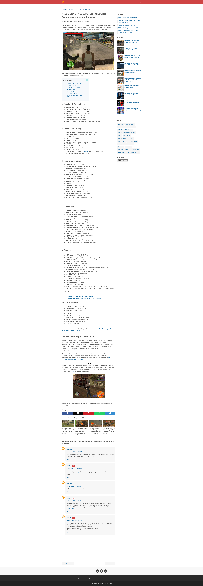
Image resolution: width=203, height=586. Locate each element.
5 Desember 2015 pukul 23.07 (74, 486)
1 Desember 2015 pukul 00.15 (74, 451)
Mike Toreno (91, 350)
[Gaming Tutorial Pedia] (63, 2)
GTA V (119, 135)
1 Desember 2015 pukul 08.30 (74, 468)
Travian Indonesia (135, 152)
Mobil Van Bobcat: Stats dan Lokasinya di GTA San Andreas (81, 294)
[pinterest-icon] (105, 571)
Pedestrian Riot (74, 350)
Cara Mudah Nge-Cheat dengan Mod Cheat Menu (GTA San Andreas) (83, 298)
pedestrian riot (80, 472)
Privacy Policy (86, 578)
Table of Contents (68, 80)
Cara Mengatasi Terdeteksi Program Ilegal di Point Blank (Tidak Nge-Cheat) (131, 102)
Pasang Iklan (120, 578)
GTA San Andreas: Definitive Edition (127, 132)
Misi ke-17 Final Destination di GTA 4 (128, 25)
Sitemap (132, 578)
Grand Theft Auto (86, 2)
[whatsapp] (99, 413)
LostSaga (120, 144)
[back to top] (199, 582)
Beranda (71, 578)
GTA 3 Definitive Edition (124, 127)
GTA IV (120, 130)
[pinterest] (88, 413)
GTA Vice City (126, 135)
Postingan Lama (110, 563)
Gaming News (121, 141)
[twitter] (78, 413)
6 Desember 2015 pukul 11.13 (74, 520)
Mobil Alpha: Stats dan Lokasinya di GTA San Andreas (79, 296)
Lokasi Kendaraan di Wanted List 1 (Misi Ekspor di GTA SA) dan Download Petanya (132, 80)
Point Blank (128, 146)
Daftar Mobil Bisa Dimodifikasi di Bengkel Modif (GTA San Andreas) (132, 72)
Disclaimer (93, 578)
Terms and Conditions (102, 578)
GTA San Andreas (128, 130)
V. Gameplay (70, 91)
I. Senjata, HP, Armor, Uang (74, 83)
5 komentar (86, 21)
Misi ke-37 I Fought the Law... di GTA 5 (129, 28)
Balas (68, 459)
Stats (72, 371)
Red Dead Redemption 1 (124, 149)
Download (120, 124)
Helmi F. (69, 465)
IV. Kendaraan (71, 89)
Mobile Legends (129, 144)
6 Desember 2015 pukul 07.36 (74, 500)
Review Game (99, 2)
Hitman (85, 151)
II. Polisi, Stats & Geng (73, 85)
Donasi (127, 578)
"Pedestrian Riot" (71, 508)
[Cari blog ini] (140, 2)
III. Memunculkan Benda (73, 87)
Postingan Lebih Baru (68, 563)
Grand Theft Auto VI (132, 141)
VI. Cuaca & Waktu (72, 93)
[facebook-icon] (97, 571)
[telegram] (110, 413)
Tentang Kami (112, 578)
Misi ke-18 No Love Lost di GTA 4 (127, 17)
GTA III (133, 127)
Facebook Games (129, 124)
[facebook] (67, 413)
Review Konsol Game (123, 152)
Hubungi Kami (78, 578)
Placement (109, 2)
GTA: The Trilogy (72, 2)
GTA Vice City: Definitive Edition (125, 138)
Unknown (69, 449)
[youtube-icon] (101, 571)
